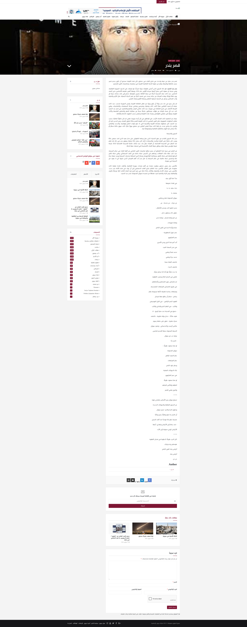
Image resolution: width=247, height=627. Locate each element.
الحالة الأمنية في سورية (170, 536)
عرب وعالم (96, 297)
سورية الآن (161, 16)
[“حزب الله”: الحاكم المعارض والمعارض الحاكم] (94, 142)
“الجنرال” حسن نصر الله (81, 123)
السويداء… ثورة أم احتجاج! (80, 131)
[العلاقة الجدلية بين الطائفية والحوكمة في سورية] (94, 219)
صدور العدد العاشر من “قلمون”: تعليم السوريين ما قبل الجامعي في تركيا (120, 538)
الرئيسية (174, 24)
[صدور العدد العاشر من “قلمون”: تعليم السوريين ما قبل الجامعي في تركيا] (119, 528)
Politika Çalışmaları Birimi (91, 294)
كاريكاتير (92, 16)
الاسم (175, 582)
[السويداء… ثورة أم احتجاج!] (94, 134)
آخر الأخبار (96, 256)
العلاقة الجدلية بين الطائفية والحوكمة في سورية (80, 217)
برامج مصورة (115, 16)
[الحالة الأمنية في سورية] (166, 528)
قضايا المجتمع (134, 16)
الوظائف (75, 623)
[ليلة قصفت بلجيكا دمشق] (142, 528)
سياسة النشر (94, 623)
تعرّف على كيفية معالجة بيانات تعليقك (131, 614)
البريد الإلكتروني (172, 589)
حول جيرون (102, 623)
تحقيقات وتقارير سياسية (92, 241)
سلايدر (169, 24)
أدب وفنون (98, 16)
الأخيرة (97, 174)
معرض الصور (95, 278)
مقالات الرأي (169, 16)
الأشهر (86, 174)
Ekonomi (96, 287)
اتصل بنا (70, 623)
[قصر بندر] (94, 108)
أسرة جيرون (87, 623)
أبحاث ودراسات (153, 16)
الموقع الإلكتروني (136, 589)
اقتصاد (127, 16)
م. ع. (179, 71)
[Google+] (98, 163)
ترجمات (122, 16)
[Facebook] (93, 163)
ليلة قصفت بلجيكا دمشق (146, 536)
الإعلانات (80, 623)
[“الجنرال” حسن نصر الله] (94, 125)
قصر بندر (85, 105)
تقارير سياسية (144, 16)
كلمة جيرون (95, 281)
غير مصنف (96, 284)
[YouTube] (87, 163)
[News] (178, 8)
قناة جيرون (85, 16)
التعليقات (74, 174)
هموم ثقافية (106, 16)
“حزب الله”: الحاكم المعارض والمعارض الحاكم (80, 141)
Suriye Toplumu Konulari (91, 290)
